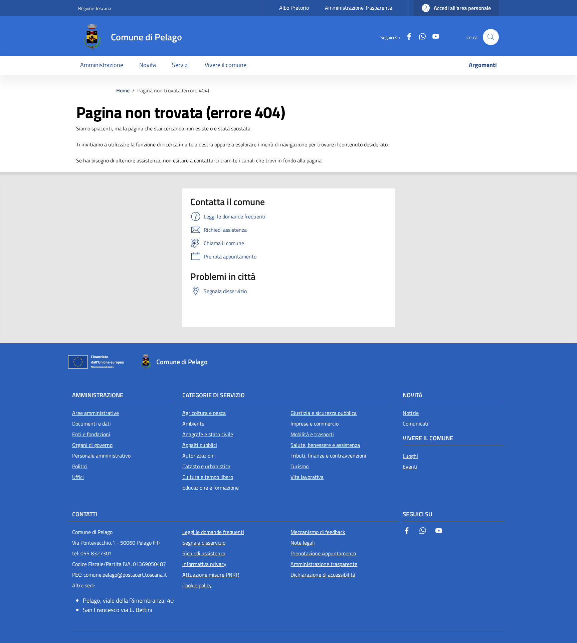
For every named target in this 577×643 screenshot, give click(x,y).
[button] (456, 8)
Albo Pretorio (294, 8)
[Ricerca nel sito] (491, 37)
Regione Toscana (94, 8)
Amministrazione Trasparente (358, 8)
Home (123, 90)
